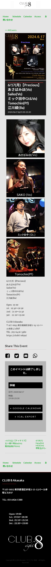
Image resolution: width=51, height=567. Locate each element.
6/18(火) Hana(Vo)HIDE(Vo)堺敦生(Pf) (41, 444)
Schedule (16, 16)
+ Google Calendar (25, 408)
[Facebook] (9, 355)
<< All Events (11, 30)
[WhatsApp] (36, 355)
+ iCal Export (25, 416)
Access (37, 16)
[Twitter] (17, 355)
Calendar (27, 16)
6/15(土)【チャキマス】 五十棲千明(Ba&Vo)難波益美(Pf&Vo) (16, 443)
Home (5, 16)
